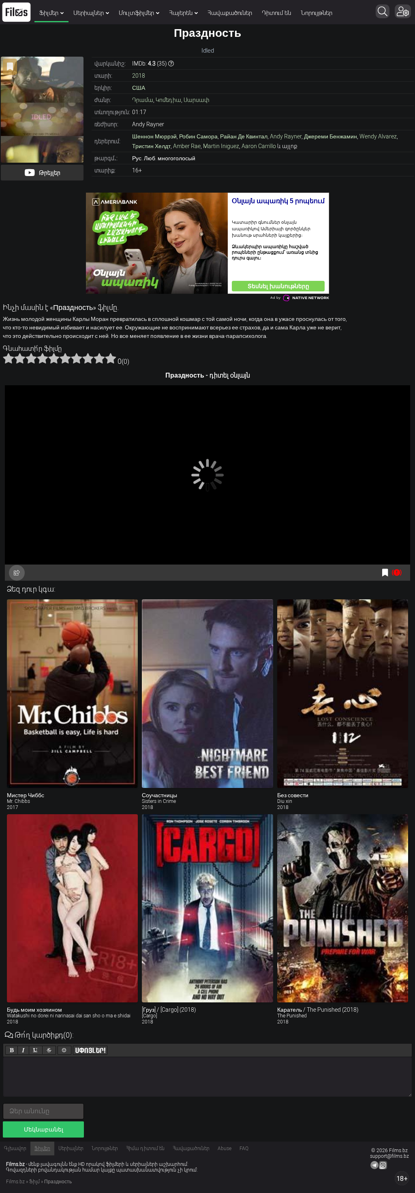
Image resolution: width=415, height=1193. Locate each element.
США (138, 88)
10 (110, 358)
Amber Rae (187, 146)
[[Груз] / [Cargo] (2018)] (207, 908)
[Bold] (11, 1050)
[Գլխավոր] (16, 12)
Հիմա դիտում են (145, 1148)
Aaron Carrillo (259, 146)
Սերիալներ (88, 13)
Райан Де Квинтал (243, 136)
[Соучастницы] (207, 693)
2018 (138, 75)
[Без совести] (342, 693)
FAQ (244, 1148)
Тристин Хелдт (151, 146)
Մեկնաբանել (43, 1129)
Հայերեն (181, 13)
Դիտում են (276, 13)
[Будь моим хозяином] (72, 908)
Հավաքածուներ (230, 13)
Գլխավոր (15, 1148)
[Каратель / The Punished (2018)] (342, 908)
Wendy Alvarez (378, 136)
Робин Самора (198, 136)
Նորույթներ (316, 13)
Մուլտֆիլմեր (136, 13)
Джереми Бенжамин (330, 136)
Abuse (224, 1148)
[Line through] (49, 1050)
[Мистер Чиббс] (72, 693)
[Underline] (36, 1050)
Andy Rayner (286, 136)
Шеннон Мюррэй (154, 136)
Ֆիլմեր (48, 13)
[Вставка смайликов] (64, 1050)
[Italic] (23, 1050)
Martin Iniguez (221, 146)
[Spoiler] (90, 1050)
